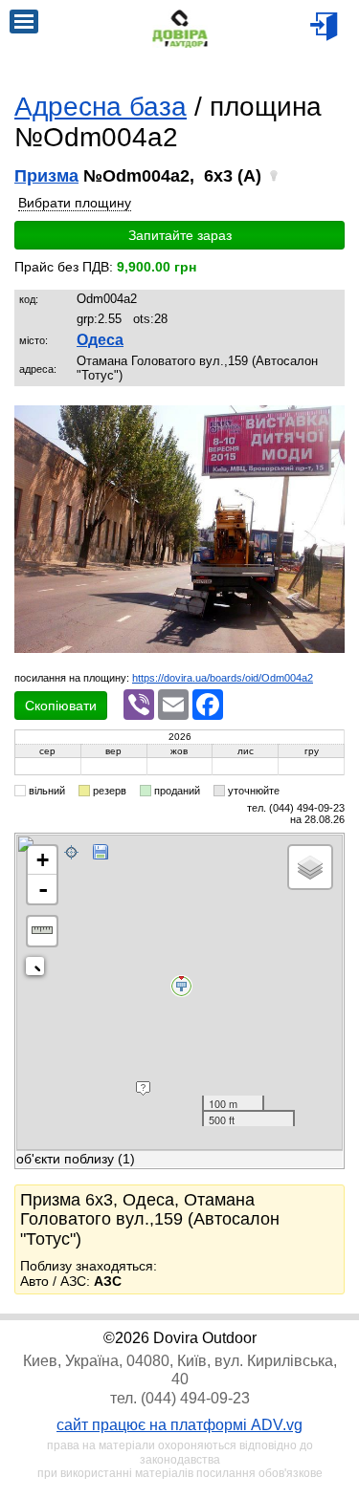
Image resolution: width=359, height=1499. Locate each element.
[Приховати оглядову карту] (39, 970)
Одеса (100, 340)
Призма (46, 175)
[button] (327, 422)
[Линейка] (42, 931)
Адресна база (100, 106)
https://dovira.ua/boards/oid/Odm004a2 (222, 678)
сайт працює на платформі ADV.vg (179, 1425)
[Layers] (310, 867)
